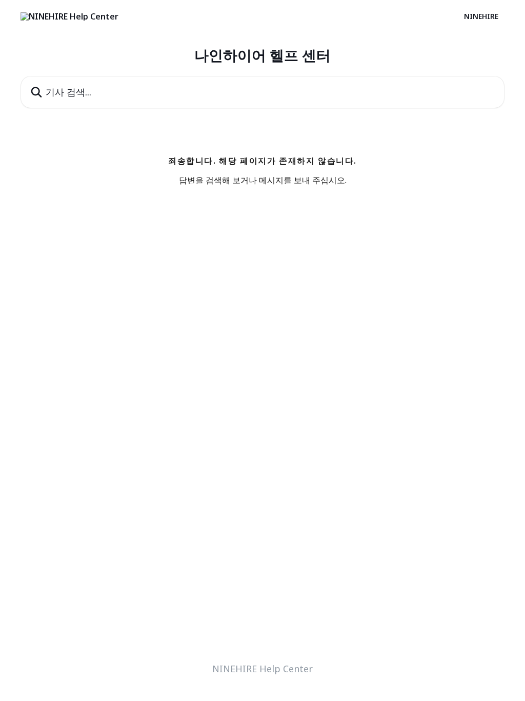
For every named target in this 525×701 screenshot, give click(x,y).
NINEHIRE (481, 16)
